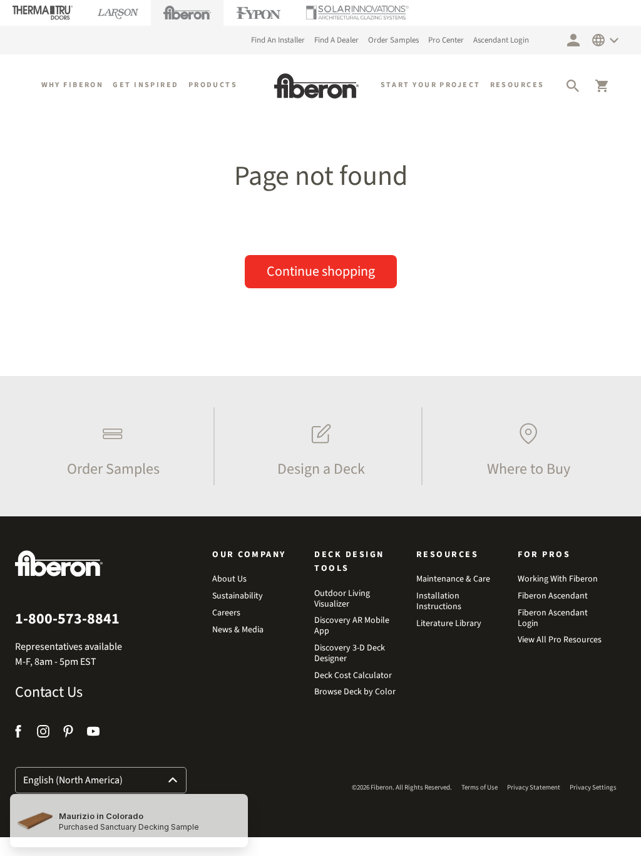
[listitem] (109, 446)
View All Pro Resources (560, 640)
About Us (229, 579)
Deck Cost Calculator (353, 676)
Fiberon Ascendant (553, 596)
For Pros (544, 554)
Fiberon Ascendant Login (553, 618)
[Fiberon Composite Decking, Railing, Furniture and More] (316, 86)
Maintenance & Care (453, 579)
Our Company (249, 554)
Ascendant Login (501, 40)
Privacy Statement (533, 787)
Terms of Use (479, 787)
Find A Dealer (336, 40)
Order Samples (393, 40)
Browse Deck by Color (355, 692)
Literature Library (448, 624)
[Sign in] (573, 40)
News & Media (238, 630)
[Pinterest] (68, 733)
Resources (517, 85)
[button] (572, 85)
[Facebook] (19, 733)
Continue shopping (321, 271)
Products (213, 85)
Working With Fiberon (558, 579)
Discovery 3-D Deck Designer (349, 653)
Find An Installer (278, 40)
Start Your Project (431, 85)
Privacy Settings (593, 787)
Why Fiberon (72, 85)
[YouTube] (93, 733)
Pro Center (446, 40)
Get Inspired (145, 85)
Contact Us (49, 692)
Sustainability (237, 596)
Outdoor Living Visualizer (342, 599)
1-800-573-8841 (67, 619)
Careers (226, 613)
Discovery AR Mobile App (351, 626)
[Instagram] (43, 733)
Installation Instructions (438, 601)
